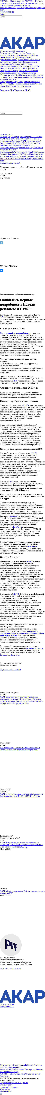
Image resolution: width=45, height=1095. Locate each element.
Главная (3, 163)
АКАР (17, 163)
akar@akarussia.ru (7, 1007)
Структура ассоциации (22, 137)
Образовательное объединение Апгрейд (16, 148)
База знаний (16, 145)
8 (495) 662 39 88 (7, 12)
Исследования (19, 1065)
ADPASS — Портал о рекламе (12, 1074)
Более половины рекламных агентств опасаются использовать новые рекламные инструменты (20, 749)
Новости (10, 163)
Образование (27, 145)
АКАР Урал (16, 143)
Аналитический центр (9, 1072)
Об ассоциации (6, 137)
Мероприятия (15, 1067)
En (30, 159)
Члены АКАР (18, 139)
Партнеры (31, 141)
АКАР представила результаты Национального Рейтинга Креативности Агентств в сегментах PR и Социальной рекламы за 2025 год (21, 844)
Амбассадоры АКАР (17, 141)
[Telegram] (1, 242)
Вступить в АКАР (7, 159)
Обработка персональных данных (14, 1083)
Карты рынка (29, 1069)
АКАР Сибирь (28, 143)
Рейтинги (29, 1065)
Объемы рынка (18, 1069)
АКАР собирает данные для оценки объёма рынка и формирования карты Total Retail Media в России (21, 795)
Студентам (36, 1074)
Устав (34, 137)
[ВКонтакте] (1, 270)
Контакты (4, 1076)
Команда (9, 139)
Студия (28, 1074)
